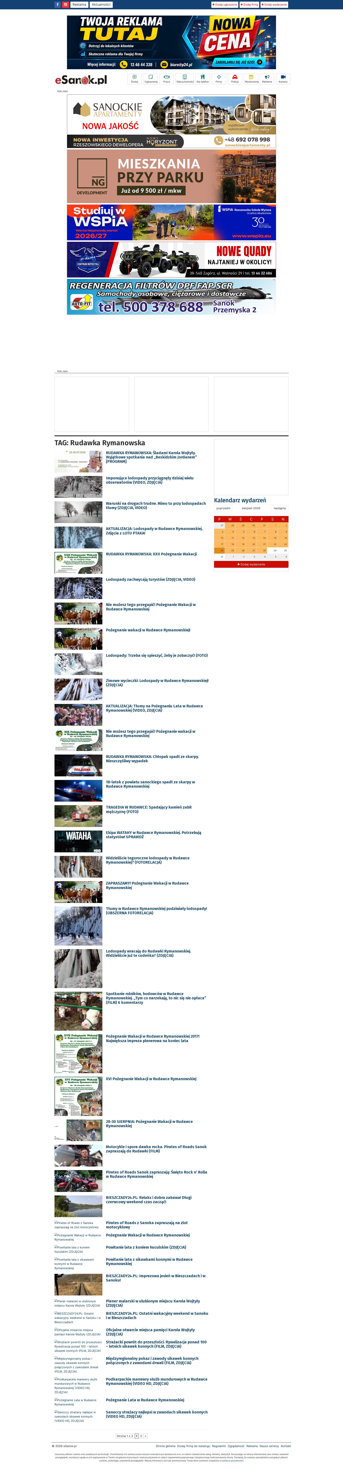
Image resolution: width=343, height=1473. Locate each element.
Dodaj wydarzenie (275, 4)
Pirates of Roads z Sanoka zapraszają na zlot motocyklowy (147, 1224)
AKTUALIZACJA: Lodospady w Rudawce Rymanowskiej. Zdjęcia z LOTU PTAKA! (154, 530)
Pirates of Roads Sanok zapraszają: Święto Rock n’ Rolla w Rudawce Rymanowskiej (156, 1174)
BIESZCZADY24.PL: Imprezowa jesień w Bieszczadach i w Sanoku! (155, 1278)
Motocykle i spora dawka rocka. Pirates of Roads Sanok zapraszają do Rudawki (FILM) (156, 1148)
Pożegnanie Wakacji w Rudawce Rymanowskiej (148, 1235)
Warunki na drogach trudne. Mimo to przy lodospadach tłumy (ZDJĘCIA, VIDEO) (156, 505)
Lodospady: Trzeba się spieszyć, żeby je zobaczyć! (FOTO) (157, 655)
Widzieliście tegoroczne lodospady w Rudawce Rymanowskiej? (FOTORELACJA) (148, 860)
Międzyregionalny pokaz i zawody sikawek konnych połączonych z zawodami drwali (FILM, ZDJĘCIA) (152, 1360)
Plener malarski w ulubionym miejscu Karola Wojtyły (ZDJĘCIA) (153, 1303)
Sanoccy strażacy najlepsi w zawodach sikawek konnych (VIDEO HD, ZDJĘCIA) (157, 1414)
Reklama (79, 5)
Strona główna (165, 1446)
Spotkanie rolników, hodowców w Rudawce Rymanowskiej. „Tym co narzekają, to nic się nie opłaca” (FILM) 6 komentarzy (156, 998)
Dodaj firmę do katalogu (193, 1446)
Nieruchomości (185, 81)
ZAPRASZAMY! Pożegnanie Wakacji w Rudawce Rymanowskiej (147, 885)
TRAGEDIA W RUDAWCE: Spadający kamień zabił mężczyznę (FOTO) (149, 809)
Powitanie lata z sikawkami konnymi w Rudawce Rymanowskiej (149, 1261)
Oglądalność (236, 1446)
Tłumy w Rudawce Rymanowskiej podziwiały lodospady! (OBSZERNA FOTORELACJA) (156, 910)
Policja (235, 81)
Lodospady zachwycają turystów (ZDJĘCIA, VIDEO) (150, 579)
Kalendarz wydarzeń (240, 500)
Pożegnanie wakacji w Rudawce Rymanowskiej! (148, 630)
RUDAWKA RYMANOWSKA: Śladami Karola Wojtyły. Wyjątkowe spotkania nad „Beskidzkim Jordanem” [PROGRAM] (151, 457)
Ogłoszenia (151, 81)
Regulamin (219, 1446)
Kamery (283, 81)
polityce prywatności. (233, 1460)
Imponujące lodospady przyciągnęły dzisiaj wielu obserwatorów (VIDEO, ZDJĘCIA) (150, 480)
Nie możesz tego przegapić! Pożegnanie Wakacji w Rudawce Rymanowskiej (151, 606)
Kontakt (286, 1446)
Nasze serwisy (269, 1446)
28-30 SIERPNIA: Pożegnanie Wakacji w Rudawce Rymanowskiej (149, 1123)
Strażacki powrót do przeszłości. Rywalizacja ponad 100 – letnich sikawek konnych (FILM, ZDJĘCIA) (156, 1344)
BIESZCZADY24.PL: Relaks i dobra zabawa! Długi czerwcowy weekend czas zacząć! (149, 1199)
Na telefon (203, 81)
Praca (166, 81)
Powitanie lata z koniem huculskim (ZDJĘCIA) (146, 1247)
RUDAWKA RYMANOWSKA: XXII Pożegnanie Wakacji (151, 554)
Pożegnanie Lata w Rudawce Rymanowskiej (145, 1400)
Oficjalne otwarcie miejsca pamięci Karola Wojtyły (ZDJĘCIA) (150, 1332)
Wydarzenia (251, 81)
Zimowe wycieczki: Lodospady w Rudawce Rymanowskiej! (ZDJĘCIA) (157, 682)
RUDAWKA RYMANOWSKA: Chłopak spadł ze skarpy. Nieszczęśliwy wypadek (152, 758)
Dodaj (134, 81)
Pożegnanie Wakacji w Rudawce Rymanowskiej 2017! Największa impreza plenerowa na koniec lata (152, 1038)
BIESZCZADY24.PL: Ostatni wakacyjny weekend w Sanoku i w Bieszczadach (157, 1315)
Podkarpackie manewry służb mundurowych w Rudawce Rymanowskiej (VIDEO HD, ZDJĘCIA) (156, 1381)
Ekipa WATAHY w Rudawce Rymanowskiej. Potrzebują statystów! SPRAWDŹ (153, 834)
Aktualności (101, 5)
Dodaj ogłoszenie (226, 4)
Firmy (219, 81)
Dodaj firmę (250, 4)
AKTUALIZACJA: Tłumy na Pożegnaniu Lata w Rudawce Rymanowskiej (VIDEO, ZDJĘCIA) (154, 708)
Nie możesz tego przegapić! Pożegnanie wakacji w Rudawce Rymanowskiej (150, 733)
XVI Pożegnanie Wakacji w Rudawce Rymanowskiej (151, 1078)
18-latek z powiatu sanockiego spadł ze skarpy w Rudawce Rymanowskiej (150, 784)
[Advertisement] (171, 341)
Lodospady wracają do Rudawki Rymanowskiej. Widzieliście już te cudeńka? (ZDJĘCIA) (148, 953)
